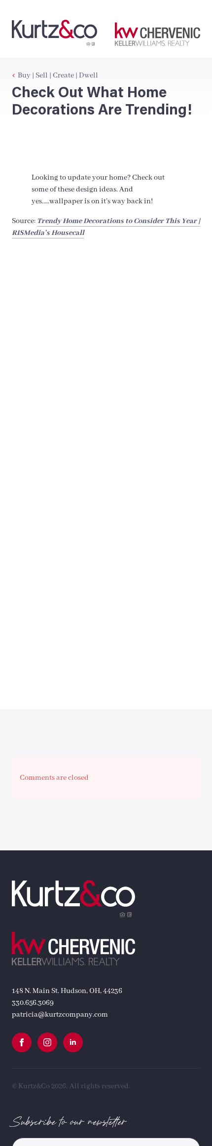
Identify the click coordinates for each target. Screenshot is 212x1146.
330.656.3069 (33, 1002)
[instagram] (47, 1042)
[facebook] (22, 1042)
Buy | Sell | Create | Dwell (58, 75)
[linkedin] (73, 1042)
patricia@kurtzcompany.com (60, 1014)
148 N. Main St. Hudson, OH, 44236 (67, 991)
